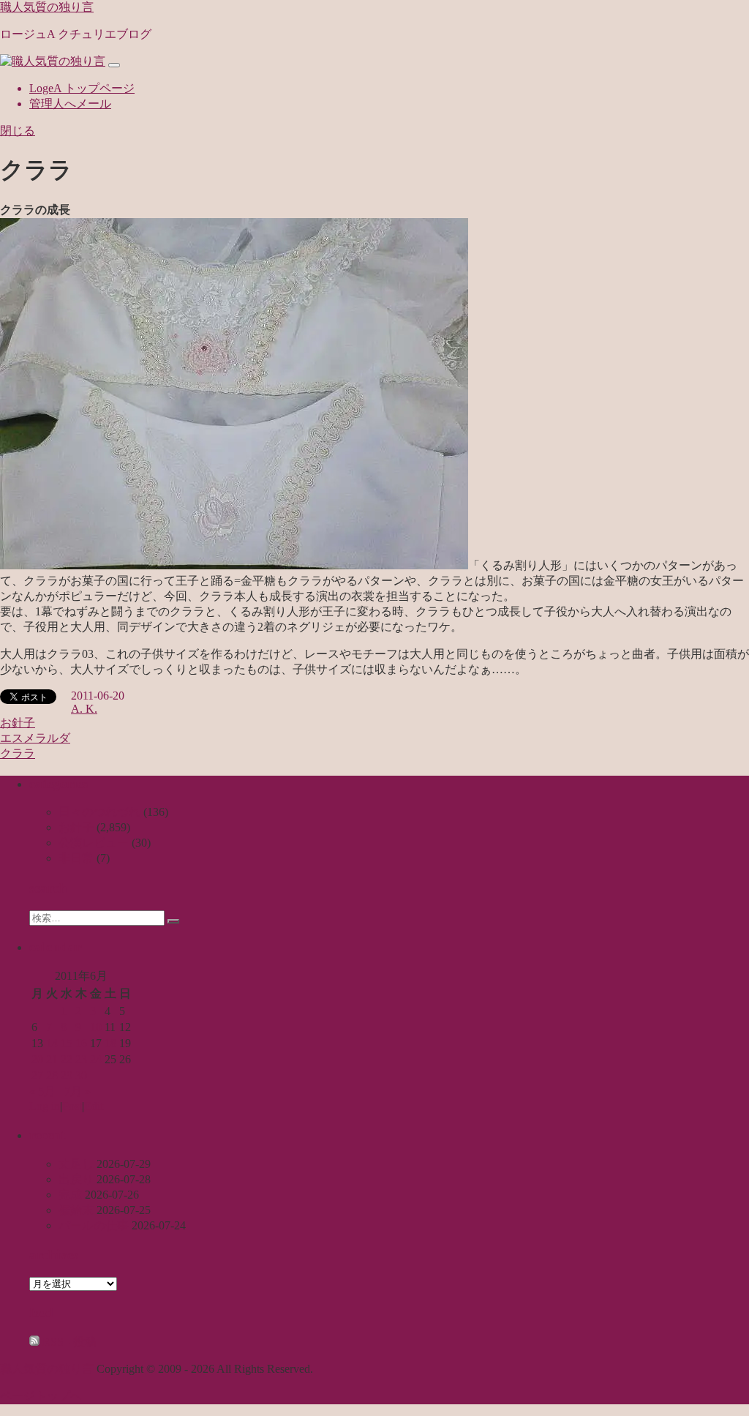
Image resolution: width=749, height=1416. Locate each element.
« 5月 (42, 1091)
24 (96, 1059)
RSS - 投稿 (68, 1342)
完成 (70, 1194)
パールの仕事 (94, 1225)
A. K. (84, 709)
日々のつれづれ (99, 812)
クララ (17, 753)
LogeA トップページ (82, 88)
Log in (44, 1106)
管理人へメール (70, 103)
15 (66, 1043)
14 (52, 1043)
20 (37, 1059)
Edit (93, 1106)
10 (96, 1027)
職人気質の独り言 (47, 7)
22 (66, 1059)
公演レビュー (94, 842)
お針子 (17, 722)
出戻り (76, 1179)
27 (37, 1075)
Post (72, 1106)
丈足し (76, 1164)
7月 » (77, 1091)
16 (81, 1043)
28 (52, 1075)
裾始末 (76, 1210)
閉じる (17, 130)
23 (81, 1059)
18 (110, 1043)
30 (81, 1075)
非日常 (76, 858)
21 (52, 1059)
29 (66, 1075)
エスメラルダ (35, 738)
